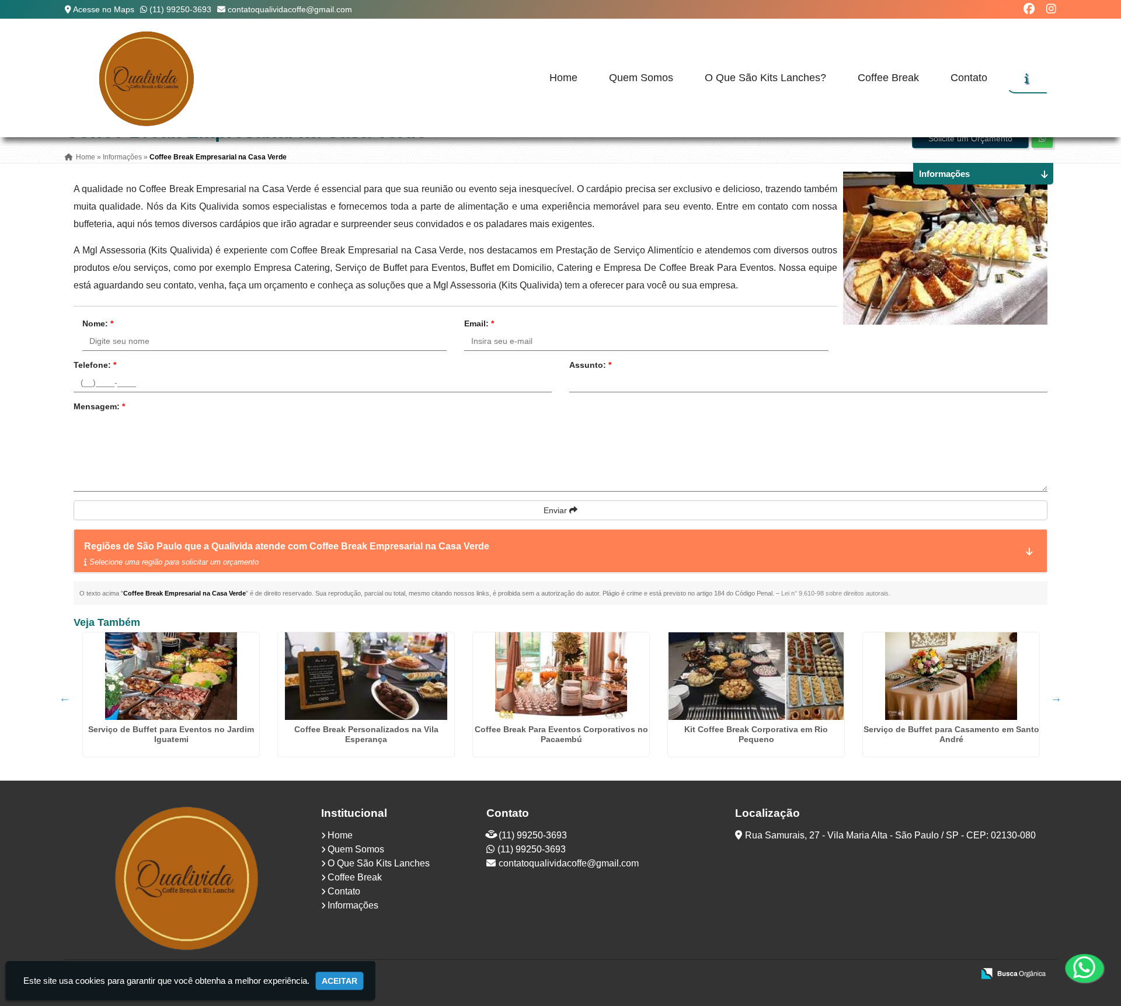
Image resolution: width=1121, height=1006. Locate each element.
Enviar (556, 510)
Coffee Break (888, 77)
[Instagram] (1051, 9)
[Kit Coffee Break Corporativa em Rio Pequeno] (756, 676)
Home (563, 77)
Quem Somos (641, 77)
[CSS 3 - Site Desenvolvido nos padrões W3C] (919, 974)
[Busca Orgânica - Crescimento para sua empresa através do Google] (1013, 972)
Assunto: (590, 365)
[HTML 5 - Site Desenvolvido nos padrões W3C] (879, 974)
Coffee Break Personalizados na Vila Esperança (366, 734)
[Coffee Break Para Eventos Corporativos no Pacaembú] (561, 676)
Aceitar (339, 981)
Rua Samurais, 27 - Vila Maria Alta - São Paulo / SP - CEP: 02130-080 (890, 835)
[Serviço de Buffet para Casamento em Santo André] (951, 676)
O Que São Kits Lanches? (765, 77)
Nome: (97, 323)
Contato (969, 77)
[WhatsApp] (1082, 968)
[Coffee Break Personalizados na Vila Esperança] (366, 676)
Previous (65, 698)
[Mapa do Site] (848, 974)
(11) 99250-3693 (180, 9)
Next (1056, 698)
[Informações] (1026, 78)
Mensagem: (99, 406)
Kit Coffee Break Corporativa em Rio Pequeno (756, 734)
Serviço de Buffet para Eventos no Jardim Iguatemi (171, 734)
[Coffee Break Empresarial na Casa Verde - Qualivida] (147, 77)
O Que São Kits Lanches (379, 863)
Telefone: (95, 365)
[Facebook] (1029, 9)
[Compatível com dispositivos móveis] (959, 974)
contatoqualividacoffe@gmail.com (290, 9)
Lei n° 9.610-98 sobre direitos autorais (835, 593)
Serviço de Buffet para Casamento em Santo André (951, 734)
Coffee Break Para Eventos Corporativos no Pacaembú (561, 734)
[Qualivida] (188, 877)
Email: (479, 323)
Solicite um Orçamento (970, 138)
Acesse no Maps (103, 9)
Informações (353, 905)
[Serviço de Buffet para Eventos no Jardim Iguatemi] (171, 676)
